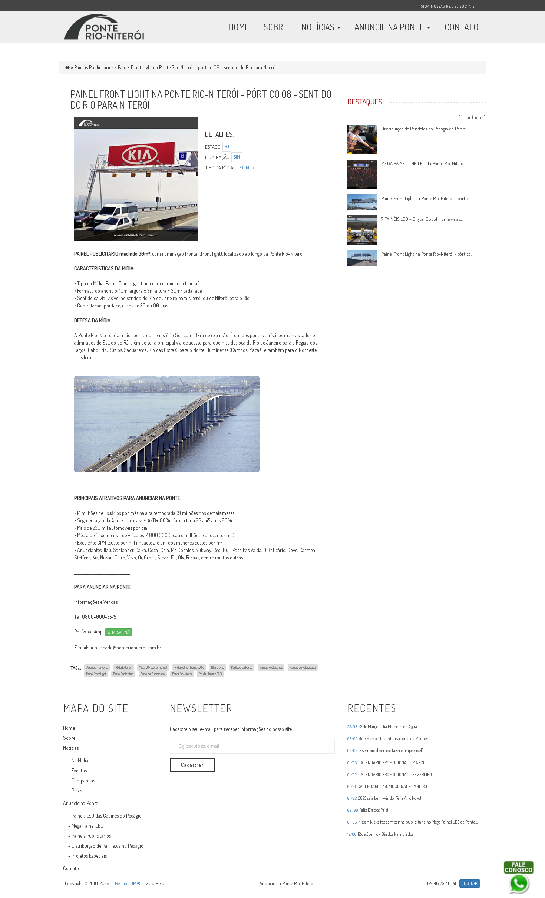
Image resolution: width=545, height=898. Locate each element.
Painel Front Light (96, 673)
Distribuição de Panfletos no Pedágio (107, 845)
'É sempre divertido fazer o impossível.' (385, 750)
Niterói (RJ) (217, 667)
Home (69, 728)
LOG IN (468, 883)
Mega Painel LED (87, 825)
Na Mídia (80, 760)
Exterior (245, 167)
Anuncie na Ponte (80, 803)
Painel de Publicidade (153, 673)
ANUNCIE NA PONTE (390, 27)
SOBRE (275, 27)
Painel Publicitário (123, 673)
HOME (238, 27)
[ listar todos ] (472, 117)
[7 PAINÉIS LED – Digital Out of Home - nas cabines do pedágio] (362, 229)
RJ (227, 146)
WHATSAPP (116, 632)
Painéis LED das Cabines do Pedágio (107, 815)
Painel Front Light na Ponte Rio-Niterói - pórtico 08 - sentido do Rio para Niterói (197, 67)
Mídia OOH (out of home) (153, 667)
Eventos (79, 770)
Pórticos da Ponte (241, 667)
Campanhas (83, 780)
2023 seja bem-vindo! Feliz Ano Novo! (384, 798)
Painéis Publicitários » (96, 67)
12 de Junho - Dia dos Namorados (380, 834)
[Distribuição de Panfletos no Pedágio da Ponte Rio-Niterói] (362, 139)
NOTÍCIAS (318, 27)
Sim (237, 157)
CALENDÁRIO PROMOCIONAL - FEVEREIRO (389, 774)
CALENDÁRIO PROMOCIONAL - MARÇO (386, 762)
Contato (71, 868)
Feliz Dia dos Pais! (367, 810)
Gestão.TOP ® (128, 883)
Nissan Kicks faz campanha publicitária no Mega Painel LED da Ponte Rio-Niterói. (411, 822)
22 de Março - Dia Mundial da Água (382, 726)
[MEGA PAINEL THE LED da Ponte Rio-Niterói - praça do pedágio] (362, 173)
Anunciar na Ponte (97, 667)
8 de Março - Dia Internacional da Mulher (387, 738)
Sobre (69, 738)
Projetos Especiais (89, 855)
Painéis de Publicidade (303, 667)
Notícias (71, 748)
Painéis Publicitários (271, 667)
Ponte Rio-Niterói (182, 673)
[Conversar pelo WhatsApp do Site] (518, 877)
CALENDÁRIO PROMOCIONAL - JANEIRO (387, 786)
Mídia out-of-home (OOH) (189, 667)
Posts (77, 790)
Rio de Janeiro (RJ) (210, 673)
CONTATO (462, 27)
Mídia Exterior (124, 667)
